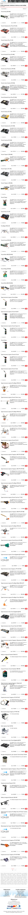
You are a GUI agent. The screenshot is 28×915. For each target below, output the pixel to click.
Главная (1, 3)
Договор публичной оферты (20, 896)
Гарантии (7, 893)
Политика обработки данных (20, 897)
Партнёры (7, 894)
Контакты (7, 891)
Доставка (7, 892)
